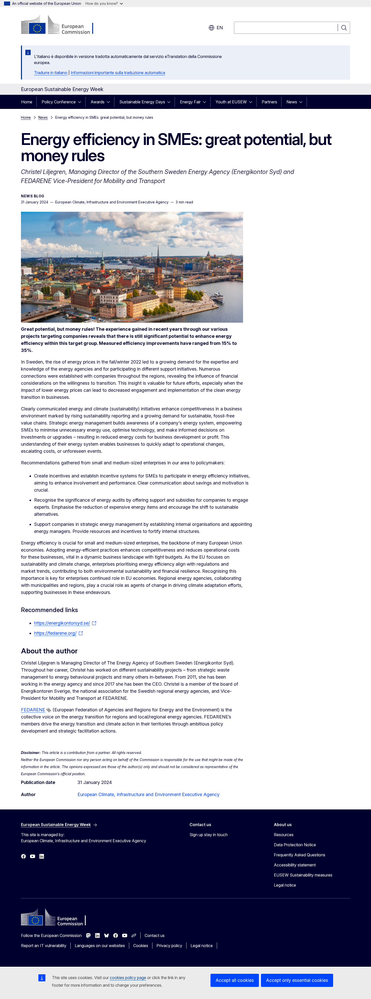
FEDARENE (33, 709)
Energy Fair (190, 101)
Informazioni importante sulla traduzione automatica (118, 72)
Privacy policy (169, 945)
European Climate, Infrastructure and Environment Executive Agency (148, 794)
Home (26, 101)
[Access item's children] (81, 102)
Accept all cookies (235, 980)
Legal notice (285, 885)
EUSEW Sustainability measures (303, 874)
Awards (97, 101)
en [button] (220, 27)
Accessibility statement (295, 864)
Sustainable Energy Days (142, 101)
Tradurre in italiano (50, 72)
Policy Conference (59, 101)
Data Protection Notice (295, 844)
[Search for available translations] (48, 710)
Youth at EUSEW (231, 101)
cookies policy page (128, 977)
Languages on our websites (100, 945)
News (291, 101)
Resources (284, 834)
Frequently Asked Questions (299, 854)
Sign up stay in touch (209, 834)
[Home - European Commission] (61, 25)
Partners (269, 101)
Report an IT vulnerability (43, 945)
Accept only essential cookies (297, 980)
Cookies (140, 945)
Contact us (155, 935)
